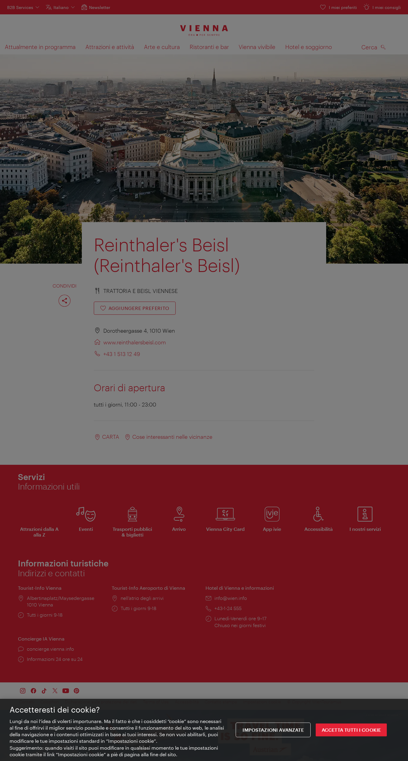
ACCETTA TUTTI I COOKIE (351, 730)
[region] (204, 730)
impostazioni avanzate (273, 730)
